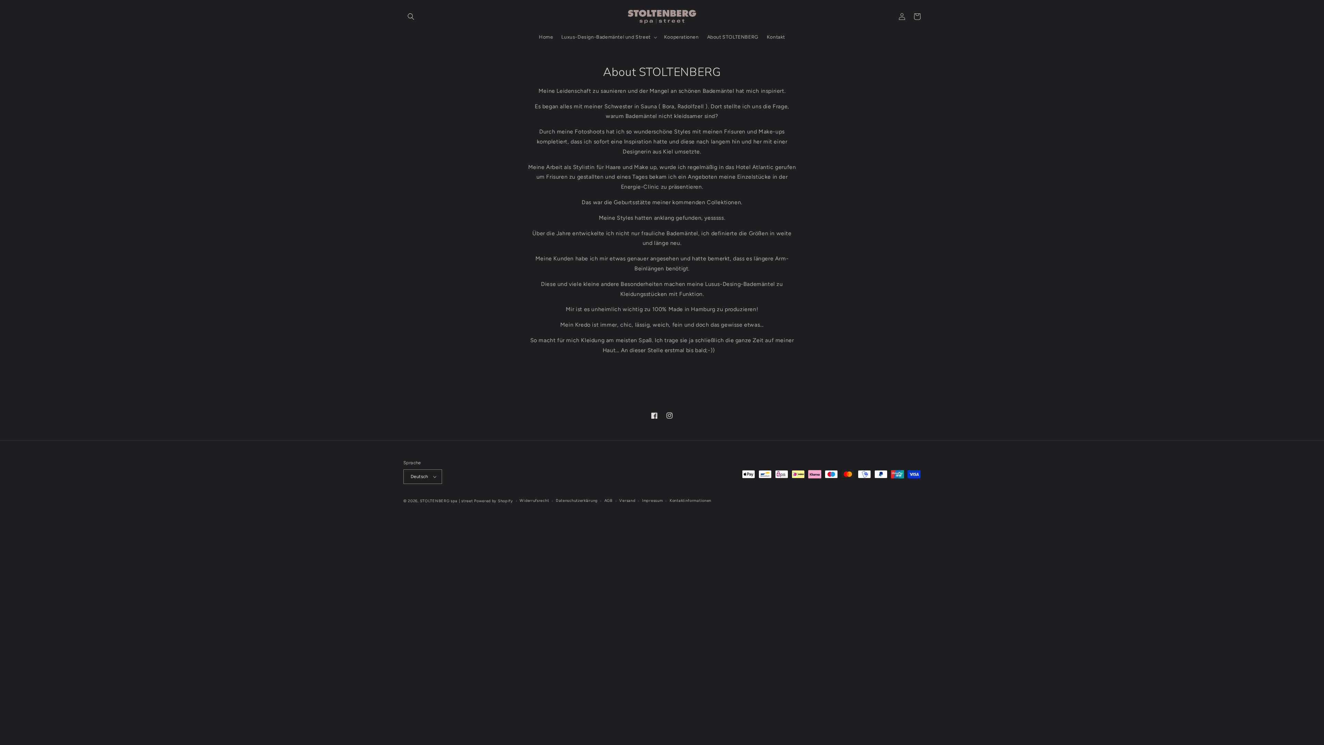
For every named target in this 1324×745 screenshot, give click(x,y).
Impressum (652, 500)
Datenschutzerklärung (577, 500)
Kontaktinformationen (690, 500)
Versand (627, 500)
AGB (608, 500)
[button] (411, 16)
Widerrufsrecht (534, 500)
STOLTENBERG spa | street (446, 501)
